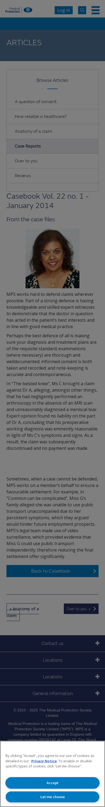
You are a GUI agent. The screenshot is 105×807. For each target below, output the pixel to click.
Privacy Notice (44, 761)
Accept (52, 782)
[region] (52, 774)
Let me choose (52, 796)
